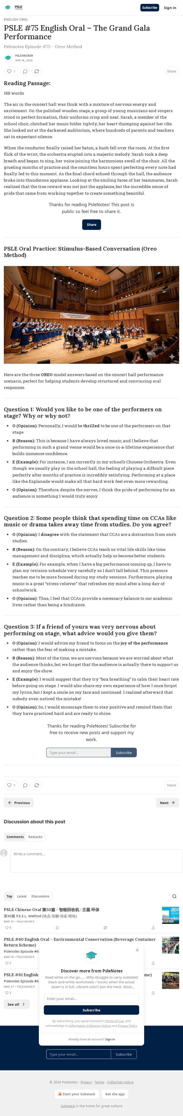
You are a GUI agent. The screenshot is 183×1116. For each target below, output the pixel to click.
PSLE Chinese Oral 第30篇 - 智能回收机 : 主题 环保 (51, 909)
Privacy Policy (127, 1026)
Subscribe (149, 7)
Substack (68, 1106)
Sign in (170, 7)
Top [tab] (9, 896)
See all (13, 1004)
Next (164, 802)
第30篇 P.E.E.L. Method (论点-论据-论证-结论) (40, 915)
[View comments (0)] (25, 71)
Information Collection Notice (90, 1026)
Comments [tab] (15, 837)
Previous (22, 802)
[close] (137, 950)
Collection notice (120, 1082)
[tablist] (24, 837)
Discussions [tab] (40, 896)
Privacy (86, 1082)
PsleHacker (24, 55)
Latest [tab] (22, 896)
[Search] (174, 896)
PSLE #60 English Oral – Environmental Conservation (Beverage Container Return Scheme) (80, 942)
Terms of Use (114, 1021)
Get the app (115, 1094)
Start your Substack (79, 1094)
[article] (91, 919)
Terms (99, 1082)
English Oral (16, 19)
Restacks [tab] (35, 837)
